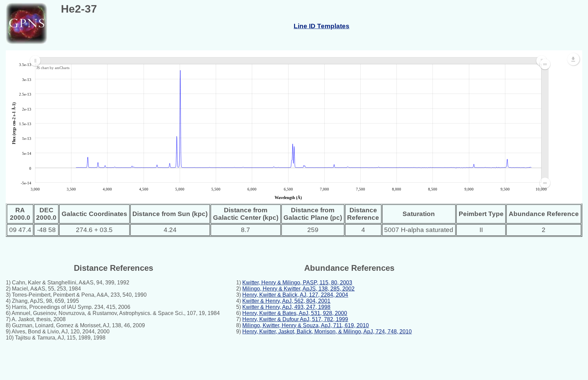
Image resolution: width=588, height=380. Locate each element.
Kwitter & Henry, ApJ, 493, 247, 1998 (286, 307)
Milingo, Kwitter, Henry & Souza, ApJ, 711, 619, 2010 (305, 325)
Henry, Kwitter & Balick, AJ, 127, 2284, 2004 (295, 295)
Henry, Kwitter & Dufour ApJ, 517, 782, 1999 (295, 319)
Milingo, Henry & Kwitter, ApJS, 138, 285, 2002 (298, 289)
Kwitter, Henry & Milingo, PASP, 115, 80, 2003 (297, 282)
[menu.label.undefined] (573, 59)
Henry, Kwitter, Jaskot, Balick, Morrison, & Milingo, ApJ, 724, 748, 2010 (327, 331)
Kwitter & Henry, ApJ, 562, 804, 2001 (286, 301)
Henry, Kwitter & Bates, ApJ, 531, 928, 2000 (294, 313)
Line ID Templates (321, 26)
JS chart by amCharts (52, 68)
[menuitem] (288, 60)
